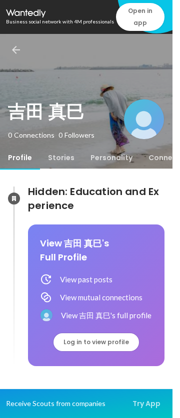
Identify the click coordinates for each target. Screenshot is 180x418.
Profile (20, 158)
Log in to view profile (96, 342)
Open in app (140, 16)
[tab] (20, 158)
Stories (61, 158)
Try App (146, 404)
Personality (111, 158)
